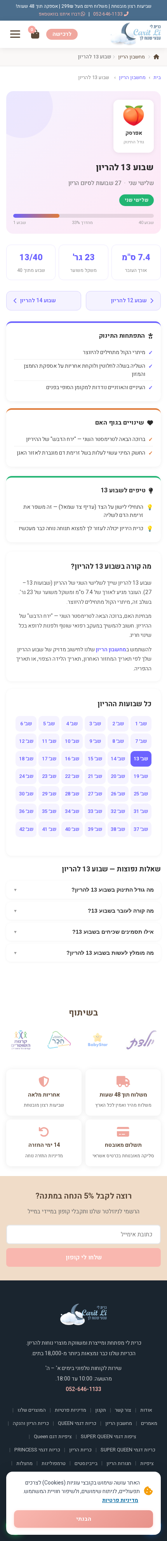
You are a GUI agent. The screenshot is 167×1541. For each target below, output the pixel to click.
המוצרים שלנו (31, 1410)
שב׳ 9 (95, 741)
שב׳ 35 (49, 811)
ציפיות (147, 1463)
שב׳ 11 (49, 741)
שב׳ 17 (49, 758)
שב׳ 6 (26, 723)
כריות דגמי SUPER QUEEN (128, 1449)
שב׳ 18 (26, 758)
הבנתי (83, 1519)
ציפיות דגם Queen (53, 1436)
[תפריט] (15, 34)
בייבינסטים (86, 1463)
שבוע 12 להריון (129, 300)
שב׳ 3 (95, 723)
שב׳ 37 (141, 829)
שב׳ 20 (118, 776)
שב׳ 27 (95, 793)
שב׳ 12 (26, 741)
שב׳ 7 (141, 741)
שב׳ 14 (118, 758)
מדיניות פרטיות (70, 1410)
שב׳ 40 (72, 829)
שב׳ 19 (141, 776)
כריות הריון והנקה (31, 1423)
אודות (146, 1410)
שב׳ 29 (49, 793)
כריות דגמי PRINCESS (37, 1449)
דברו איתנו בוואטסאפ (60, 14)
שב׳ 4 (72, 723)
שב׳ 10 (72, 741)
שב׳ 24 (26, 776)
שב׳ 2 (118, 723)
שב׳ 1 (141, 723)
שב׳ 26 (118, 793)
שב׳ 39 (95, 829)
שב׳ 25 (141, 793)
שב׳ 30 (26, 793)
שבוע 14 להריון (38, 300)
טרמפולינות (54, 1463)
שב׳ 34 (72, 811)
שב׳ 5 (49, 723)
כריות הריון (80, 1449)
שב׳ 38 (118, 829)
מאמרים (149, 1423)
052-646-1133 (108, 14)
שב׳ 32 (118, 811)
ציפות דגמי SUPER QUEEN (108, 1436)
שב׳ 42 (26, 829)
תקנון (100, 1410)
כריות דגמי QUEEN (77, 1423)
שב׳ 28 (72, 793)
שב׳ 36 (26, 811)
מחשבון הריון (131, 56)
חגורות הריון (118, 1463)
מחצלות (24, 1463)
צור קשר (123, 1410)
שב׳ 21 (95, 776)
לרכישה (61, 34)
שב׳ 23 (49, 776)
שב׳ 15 (95, 758)
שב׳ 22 (72, 776)
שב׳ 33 (95, 811)
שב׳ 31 (141, 811)
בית (157, 77)
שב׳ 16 (72, 758)
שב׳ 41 (49, 829)
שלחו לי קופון (84, 1257)
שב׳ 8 (118, 741)
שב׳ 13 (141, 758)
